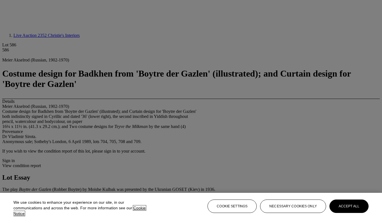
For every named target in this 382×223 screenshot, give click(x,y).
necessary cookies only (293, 206)
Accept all (349, 206)
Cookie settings (232, 206)
